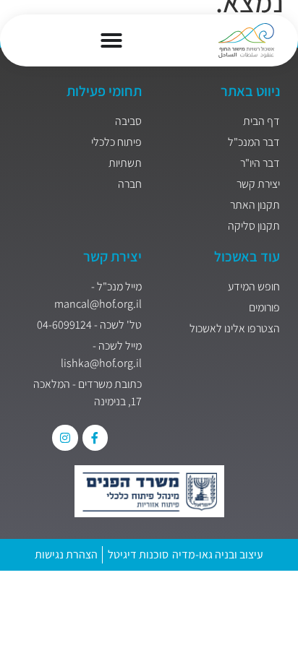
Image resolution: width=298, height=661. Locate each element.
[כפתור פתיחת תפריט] (111, 40)
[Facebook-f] (95, 437)
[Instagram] (64, 437)
